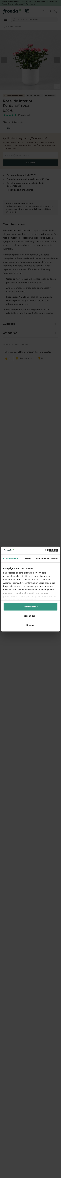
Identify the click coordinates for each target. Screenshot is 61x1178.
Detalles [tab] (28, 558)
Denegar (30, 625)
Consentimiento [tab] (11, 558)
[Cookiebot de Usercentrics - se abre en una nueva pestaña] (45, 550)
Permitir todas (31, 606)
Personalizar (29, 616)
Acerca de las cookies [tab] (47, 558)
